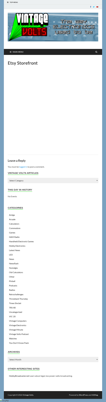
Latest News (14, 250)
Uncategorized (15, 312)
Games (12, 232)
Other (11, 276)
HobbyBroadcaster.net (19, 376)
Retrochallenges (16, 294)
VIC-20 (12, 316)
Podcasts (13, 285)
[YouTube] (97, 7)
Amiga (12, 215)
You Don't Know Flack (19, 343)
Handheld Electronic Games (21, 241)
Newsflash (13, 263)
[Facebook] (90, 7)
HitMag (95, 395)
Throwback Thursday (18, 299)
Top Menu (14, 2)
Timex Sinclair (15, 303)
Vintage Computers (17, 321)
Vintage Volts (28, 395)
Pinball (12, 281)
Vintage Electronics (17, 325)
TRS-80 (12, 307)
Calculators (14, 223)
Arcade (12, 219)
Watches (13, 338)
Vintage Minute (16, 329)
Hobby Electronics (17, 246)
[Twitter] (93, 7)
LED (11, 254)
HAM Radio (14, 237)
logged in (23, 166)
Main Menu (18, 52)
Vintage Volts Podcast (19, 334)
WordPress (83, 395)
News (11, 259)
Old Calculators (16, 272)
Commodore (14, 228)
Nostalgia (13, 268)
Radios (12, 290)
